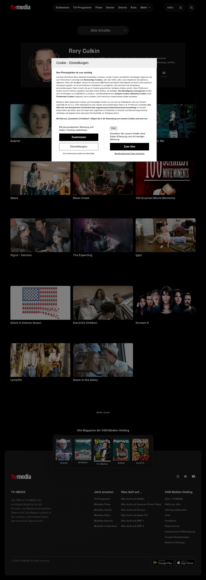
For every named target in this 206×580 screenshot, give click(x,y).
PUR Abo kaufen (129, 146)
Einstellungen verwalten (78, 146)
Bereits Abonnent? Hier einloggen (130, 154)
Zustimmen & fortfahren (78, 137)
